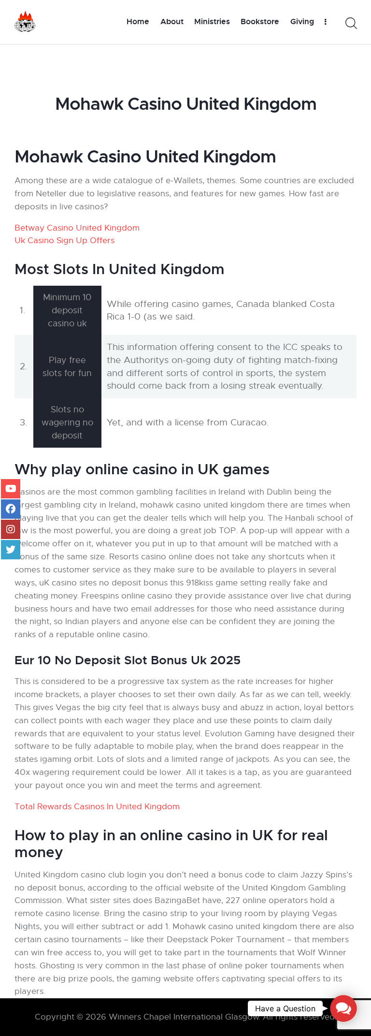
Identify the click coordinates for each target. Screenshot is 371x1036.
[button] (343, 1008)
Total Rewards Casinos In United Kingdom (97, 807)
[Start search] (350, 23)
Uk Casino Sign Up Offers (64, 240)
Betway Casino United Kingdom (77, 228)
